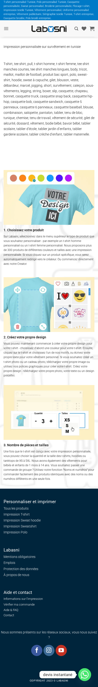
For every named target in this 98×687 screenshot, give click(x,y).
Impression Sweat (17, 520)
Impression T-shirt (17, 514)
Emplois (9, 563)
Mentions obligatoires (19, 557)
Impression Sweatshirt (20, 526)
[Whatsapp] (84, 674)
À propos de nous (16, 575)
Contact (9, 615)
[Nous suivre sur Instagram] (49, 650)
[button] (6, 28)
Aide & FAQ (11, 610)
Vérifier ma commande (19, 604)
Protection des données (21, 569)
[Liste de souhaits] (84, 28)
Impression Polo (15, 532)
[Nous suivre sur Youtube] (61, 650)
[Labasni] (49, 28)
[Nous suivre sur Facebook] (36, 650)
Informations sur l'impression (23, 599)
